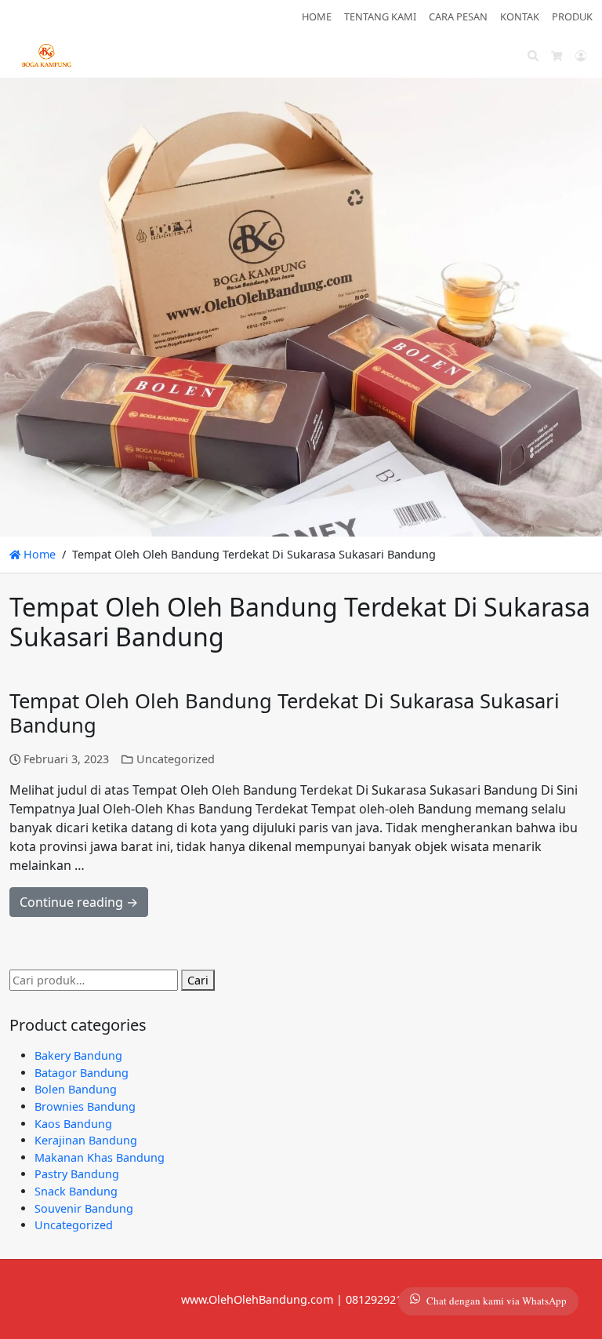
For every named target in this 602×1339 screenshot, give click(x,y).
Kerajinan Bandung (85, 1140)
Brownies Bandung (85, 1106)
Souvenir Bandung (83, 1208)
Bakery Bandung (78, 1055)
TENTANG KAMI (380, 16)
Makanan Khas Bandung (99, 1157)
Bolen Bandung (75, 1089)
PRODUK (572, 16)
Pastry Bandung (76, 1173)
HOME (317, 16)
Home (38, 554)
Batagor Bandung (81, 1072)
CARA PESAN (458, 16)
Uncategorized (175, 758)
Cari (198, 980)
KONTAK (519, 16)
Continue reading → (79, 902)
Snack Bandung (76, 1191)
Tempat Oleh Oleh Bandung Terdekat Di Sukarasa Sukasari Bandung (284, 713)
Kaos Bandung (73, 1123)
